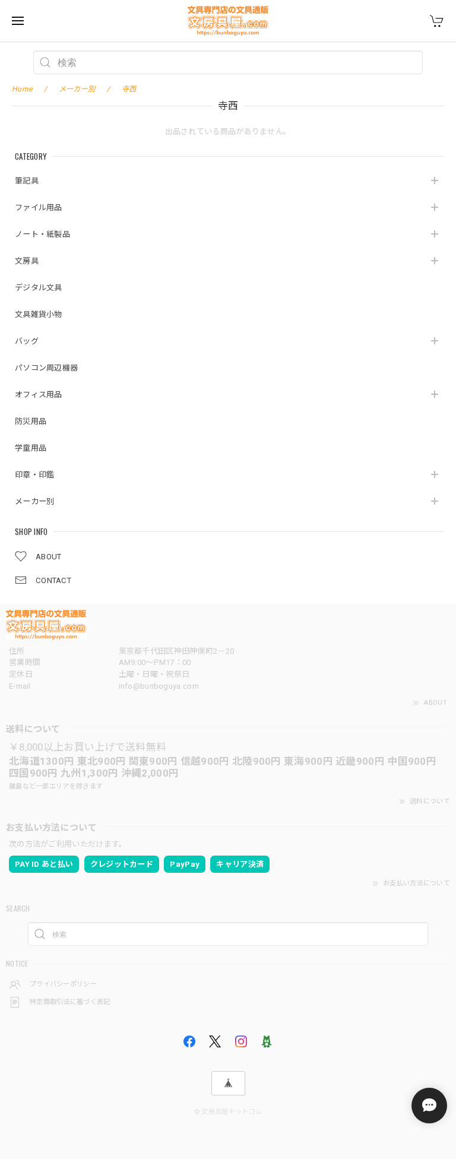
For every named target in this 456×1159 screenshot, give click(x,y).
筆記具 (27, 180)
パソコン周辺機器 (46, 367)
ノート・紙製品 (42, 234)
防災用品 (30, 421)
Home (22, 89)
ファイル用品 (38, 207)
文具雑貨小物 (38, 314)
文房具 (27, 260)
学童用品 (30, 448)
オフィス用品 (38, 394)
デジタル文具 (38, 287)
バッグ (27, 341)
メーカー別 (35, 501)
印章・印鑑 (35, 474)
